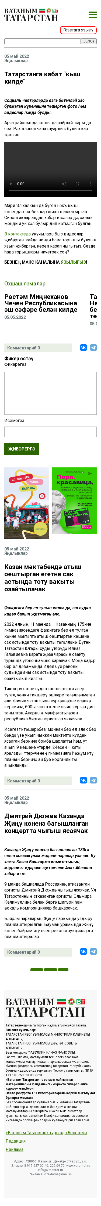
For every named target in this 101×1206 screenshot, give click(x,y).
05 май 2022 (16, 56)
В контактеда (17, 234)
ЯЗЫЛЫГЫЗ (73, 262)
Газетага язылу (78, 30)
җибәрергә (21, 449)
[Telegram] (93, 347)
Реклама (14, 1149)
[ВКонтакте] (83, 347)
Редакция (16, 1141)
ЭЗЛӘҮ (89, 41)
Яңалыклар (16, 61)
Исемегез (14, 421)
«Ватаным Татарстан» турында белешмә (46, 1133)
